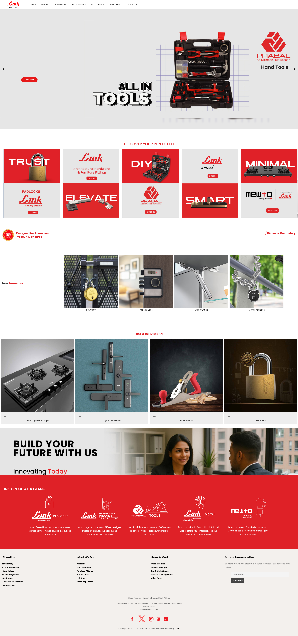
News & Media (116, 4)
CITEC (177, 628)
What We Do (60, 4)
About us (45, 4)
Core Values (8, 571)
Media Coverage (159, 567)
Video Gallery (157, 578)
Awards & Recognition (13, 581)
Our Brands (7, 578)
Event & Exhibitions (160, 571)
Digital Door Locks (37, 420)
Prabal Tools (111, 420)
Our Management (10, 574)
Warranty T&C (9, 585)
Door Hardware (84, 567)
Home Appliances (85, 581)
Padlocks (186, 420)
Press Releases (158, 563)
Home (33, 4)
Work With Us (164, 598)
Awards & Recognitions (162, 574)
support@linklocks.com (149, 609)
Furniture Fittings (85, 571)
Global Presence (78, 4)
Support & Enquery (150, 598)
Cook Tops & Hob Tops (260, 420)
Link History (7, 563)
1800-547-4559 (149, 606)
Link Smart (82, 578)
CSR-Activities (97, 4)
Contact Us (132, 4)
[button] (3, 69)
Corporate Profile (10, 567)
